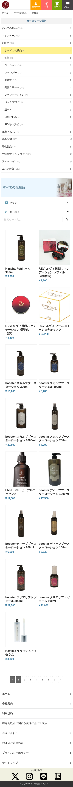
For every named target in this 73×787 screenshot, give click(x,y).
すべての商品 (20, 13)
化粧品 (35, 13)
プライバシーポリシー (15, 752)
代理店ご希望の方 (12, 742)
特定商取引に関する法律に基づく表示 (24, 723)
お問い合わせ (10, 733)
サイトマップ (10, 762)
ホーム (5, 13)
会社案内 (7, 703)
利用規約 (7, 713)
